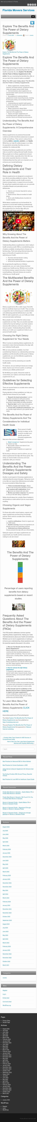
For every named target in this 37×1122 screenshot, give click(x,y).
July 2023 (5, 928)
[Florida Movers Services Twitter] (35, 5)
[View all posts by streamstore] (24, 35)
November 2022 (7, 957)
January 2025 (6, 879)
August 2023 (6, 924)
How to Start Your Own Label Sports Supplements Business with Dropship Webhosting (20, 742)
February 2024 (7, 901)
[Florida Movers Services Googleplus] (28, 5)
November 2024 (7, 887)
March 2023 (6, 943)
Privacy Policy (6, 1020)
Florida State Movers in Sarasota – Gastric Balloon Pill (17, 792)
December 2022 (7, 954)
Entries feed (6, 998)
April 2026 (5, 842)
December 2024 (7, 883)
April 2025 (5, 868)
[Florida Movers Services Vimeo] (33, 5)
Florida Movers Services (19, 10)
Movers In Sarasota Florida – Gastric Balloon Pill (16, 802)
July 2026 (5, 830)
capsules (16, 141)
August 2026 (6, 827)
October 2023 (6, 916)
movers (31, 35)
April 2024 (5, 894)
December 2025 (7, 857)
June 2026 (5, 834)
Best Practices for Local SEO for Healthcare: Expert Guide (18, 779)
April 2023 (5, 939)
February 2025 (7, 875)
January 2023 (6, 950)
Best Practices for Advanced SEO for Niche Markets (17, 761)
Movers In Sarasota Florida (10, 804)
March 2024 (6, 898)
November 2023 (7, 913)
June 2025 (5, 860)
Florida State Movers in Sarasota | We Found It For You (18, 797)
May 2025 (5, 864)
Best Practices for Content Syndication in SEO (15, 765)
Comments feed (7, 1001)
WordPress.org (7, 1005)
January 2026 (6, 853)
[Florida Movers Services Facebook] (30, 5)
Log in (4, 994)
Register (5, 990)
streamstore (20, 35)
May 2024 (5, 890)
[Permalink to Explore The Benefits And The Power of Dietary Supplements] (9, 44)
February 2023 (7, 946)
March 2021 (6, 965)
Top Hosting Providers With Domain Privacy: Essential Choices (17, 774)
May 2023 (5, 935)
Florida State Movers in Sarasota (12, 793)
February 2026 (7, 849)
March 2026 (6, 845)
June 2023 (5, 931)
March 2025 (6, 871)
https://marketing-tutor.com (10, 722)
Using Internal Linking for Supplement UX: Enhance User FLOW (18, 769)
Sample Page (6, 1022)
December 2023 (7, 909)
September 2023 (7, 920)
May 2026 (5, 838)
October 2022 (6, 961)
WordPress (6, 1110)
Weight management (13, 442)
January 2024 (6, 905)
